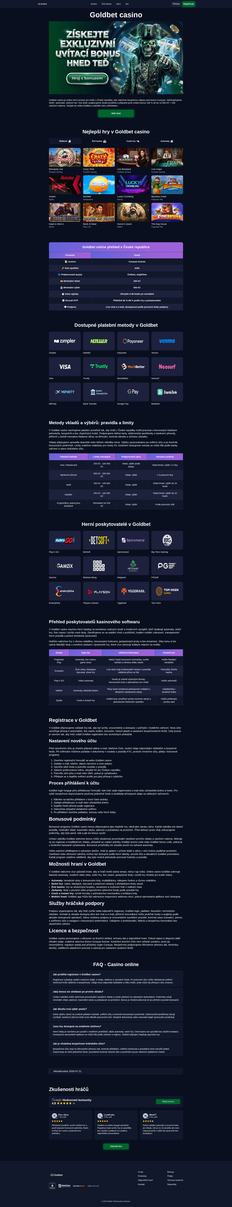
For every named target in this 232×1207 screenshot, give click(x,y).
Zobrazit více (116, 1146)
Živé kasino (97, 141)
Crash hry (131, 141)
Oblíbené (63, 141)
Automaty (165, 141)
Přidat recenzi (168, 1102)
